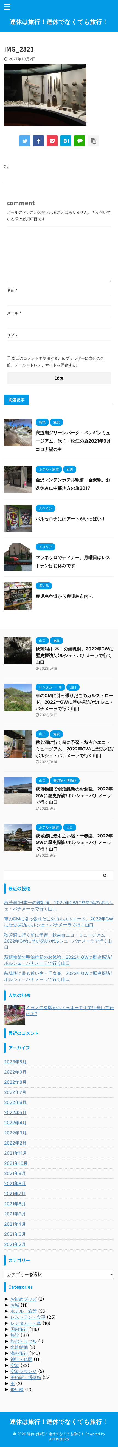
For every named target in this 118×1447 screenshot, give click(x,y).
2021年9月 (15, 1173)
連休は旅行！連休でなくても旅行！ (59, 21)
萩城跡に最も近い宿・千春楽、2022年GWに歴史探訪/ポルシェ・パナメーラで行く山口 (74, 842)
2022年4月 (15, 1122)
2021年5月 (15, 1214)
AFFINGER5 (59, 1439)
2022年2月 (15, 1143)
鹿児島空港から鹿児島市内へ (64, 596)
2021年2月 (15, 1244)
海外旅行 (19, 1353)
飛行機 (17, 1389)
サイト (12, 335)
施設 (14, 1335)
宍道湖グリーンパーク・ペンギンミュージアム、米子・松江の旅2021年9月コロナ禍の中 (73, 441)
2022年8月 (15, 1082)
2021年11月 (15, 1153)
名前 (12, 290)
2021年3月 (15, 1234)
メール (14, 312)
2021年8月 (15, 1183)
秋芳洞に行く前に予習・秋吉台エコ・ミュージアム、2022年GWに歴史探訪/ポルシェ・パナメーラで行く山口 (75, 749)
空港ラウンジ (23, 1371)
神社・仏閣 (21, 1359)
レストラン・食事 (28, 1317)
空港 (14, 1365)
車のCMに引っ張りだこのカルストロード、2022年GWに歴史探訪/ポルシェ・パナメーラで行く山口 (75, 702)
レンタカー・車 (25, 1323)
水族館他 (19, 1347)
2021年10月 (16, 1163)
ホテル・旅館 (23, 1311)
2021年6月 (15, 1203)
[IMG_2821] (65, 140)
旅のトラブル (23, 1341)
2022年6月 (15, 1102)
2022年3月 (15, 1132)
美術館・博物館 (25, 1377)
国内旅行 (19, 1329)
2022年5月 (15, 1112)
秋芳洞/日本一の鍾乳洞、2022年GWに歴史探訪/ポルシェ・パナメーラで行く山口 (75, 655)
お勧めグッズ (23, 1299)
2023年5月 (15, 1061)
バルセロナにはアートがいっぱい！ (71, 518)
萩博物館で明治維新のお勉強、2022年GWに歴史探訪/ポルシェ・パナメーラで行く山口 (74, 795)
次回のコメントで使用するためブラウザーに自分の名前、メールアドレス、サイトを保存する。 (55, 361)
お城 (14, 1305)
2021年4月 (15, 1224)
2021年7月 (15, 1193)
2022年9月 (15, 1072)
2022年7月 (15, 1092)
